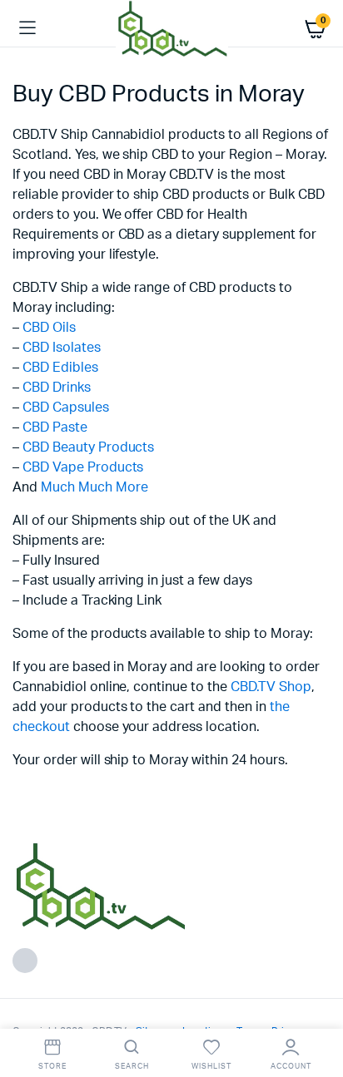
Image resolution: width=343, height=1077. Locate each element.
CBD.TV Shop (271, 687)
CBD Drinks (56, 387)
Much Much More (94, 487)
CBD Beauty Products (88, 447)
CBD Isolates (61, 347)
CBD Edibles (60, 367)
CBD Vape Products (83, 467)
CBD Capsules (65, 407)
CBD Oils (49, 327)
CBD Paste (54, 427)
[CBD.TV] (172, 28)
